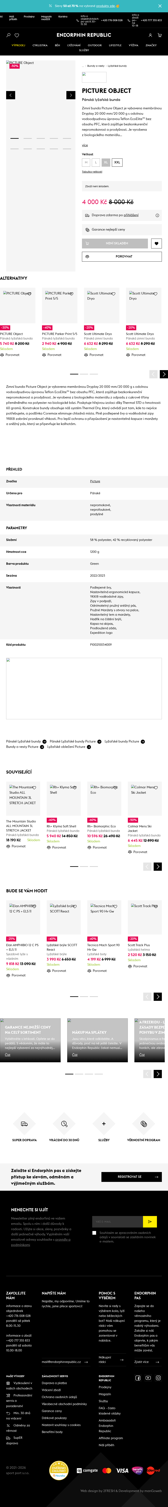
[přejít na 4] (54, 138)
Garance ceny (52, 1411)
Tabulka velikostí (92, 172)
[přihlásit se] (150, 35)
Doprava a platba (54, 1383)
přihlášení (131, 215)
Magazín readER (46, 18)
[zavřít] (160, 6)
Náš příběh (13, 18)
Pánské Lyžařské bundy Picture (73, 741)
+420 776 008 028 (112, 20)
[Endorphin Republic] (84, 35)
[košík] (160, 35)
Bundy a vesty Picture (22, 746)
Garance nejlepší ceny (108, 229)
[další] (164, 374)
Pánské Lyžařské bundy (23, 741)
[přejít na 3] (41, 138)
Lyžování (74, 45)
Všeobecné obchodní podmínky (64, 1404)
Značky (151, 45)
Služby (103, 1401)
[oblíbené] (17, 35)
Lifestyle (115, 45)
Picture (95, 481)
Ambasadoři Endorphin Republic (107, 1426)
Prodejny (29, 16)
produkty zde (105, 6)
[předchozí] (153, 374)
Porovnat (12, 355)
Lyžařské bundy (117, 66)
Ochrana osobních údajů (59, 1397)
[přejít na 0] (74, 866)
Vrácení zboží (51, 1390)
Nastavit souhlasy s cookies (61, 1425)
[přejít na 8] (94, 866)
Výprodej (18, 45)
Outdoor (95, 45)
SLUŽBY (84, 50)
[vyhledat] (8, 35)
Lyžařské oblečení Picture (66, 746)
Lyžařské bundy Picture (122, 741)
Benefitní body (52, 1432)
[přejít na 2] (28, 138)
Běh (57, 45)
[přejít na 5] (67, 138)
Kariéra (62, 16)
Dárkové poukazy (54, 1418)
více (85, 145)
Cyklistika (40, 45)
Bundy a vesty (95, 66)
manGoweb (153, 1491)
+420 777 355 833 (151, 20)
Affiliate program (111, 1438)
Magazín (105, 1394)
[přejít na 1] (14, 138)
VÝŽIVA (133, 45)
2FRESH (109, 1491)
